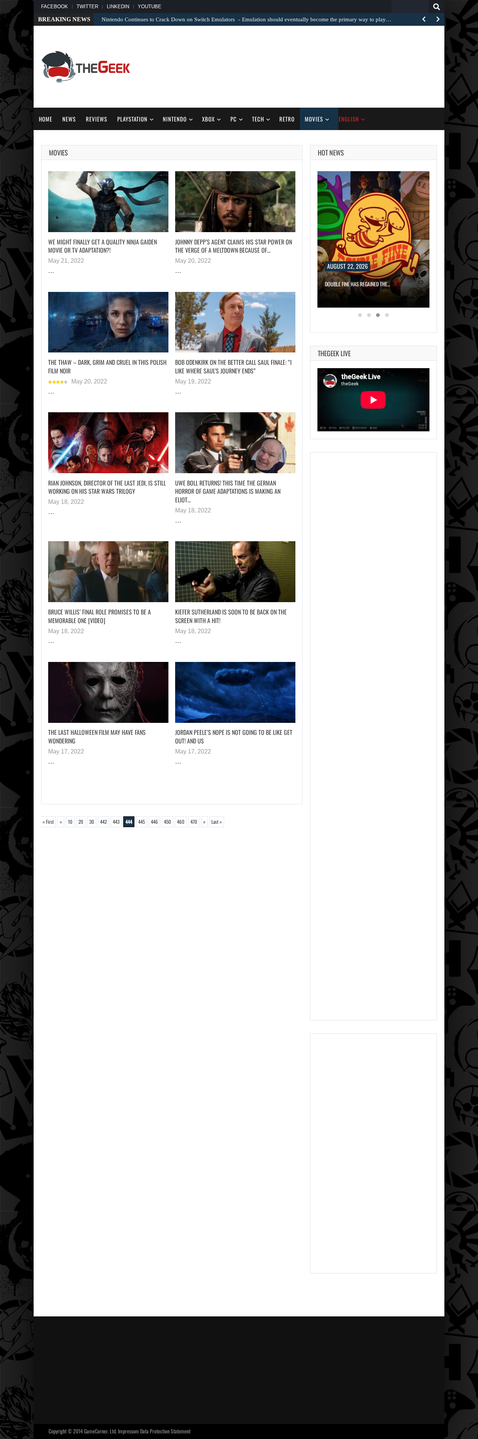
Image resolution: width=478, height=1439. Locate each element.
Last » (216, 821)
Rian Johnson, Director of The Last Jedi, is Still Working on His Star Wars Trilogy (107, 487)
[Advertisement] (301, 66)
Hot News (331, 152)
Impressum (128, 1431)
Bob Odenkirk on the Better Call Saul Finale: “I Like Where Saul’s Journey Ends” (233, 366)
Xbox (208, 119)
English (349, 119)
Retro (287, 119)
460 (180, 821)
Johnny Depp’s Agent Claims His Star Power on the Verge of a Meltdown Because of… (233, 246)
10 (70, 821)
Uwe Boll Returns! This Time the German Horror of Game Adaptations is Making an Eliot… (227, 491)
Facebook (54, 6)
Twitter (87, 6)
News (69, 119)
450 (167, 821)
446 (154, 821)
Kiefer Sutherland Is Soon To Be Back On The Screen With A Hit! (231, 616)
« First (48, 821)
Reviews (96, 119)
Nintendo (175, 119)
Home (45, 119)
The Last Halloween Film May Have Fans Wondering (97, 736)
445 (141, 821)
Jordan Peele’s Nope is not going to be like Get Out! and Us (233, 736)
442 (103, 821)
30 (91, 821)
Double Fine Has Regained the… (357, 284)
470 (193, 821)
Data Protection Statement (165, 1431)
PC (233, 119)
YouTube (149, 6)
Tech (258, 119)
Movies (314, 119)
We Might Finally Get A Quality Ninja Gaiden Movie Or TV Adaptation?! (102, 246)
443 (116, 821)
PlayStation (132, 119)
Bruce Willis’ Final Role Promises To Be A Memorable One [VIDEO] (99, 616)
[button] (360, 315)
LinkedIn (118, 6)
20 (80, 821)
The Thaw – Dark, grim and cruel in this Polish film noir (107, 366)
